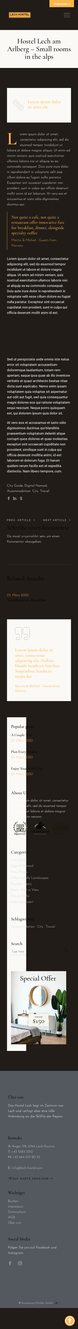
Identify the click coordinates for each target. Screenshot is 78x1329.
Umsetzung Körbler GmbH (37, 1303)
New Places (19, 872)
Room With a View (25, 890)
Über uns (14, 1222)
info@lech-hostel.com (27, 1168)
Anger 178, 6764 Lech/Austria (33, 1146)
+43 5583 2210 (22, 1151)
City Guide (15, 485)
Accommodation (19, 491)
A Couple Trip (21, 735)
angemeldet (30, 536)
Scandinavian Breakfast (27, 600)
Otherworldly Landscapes (29, 878)
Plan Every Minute (24, 751)
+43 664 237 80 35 (26, 1157)
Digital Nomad (35, 485)
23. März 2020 (18, 595)
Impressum (15, 1206)
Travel (44, 491)
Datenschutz (17, 1212)
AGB (11, 1217)
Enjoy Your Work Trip (27, 768)
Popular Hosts (21, 884)
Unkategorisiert (22, 902)
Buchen (13, 1201)
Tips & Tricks (20, 896)
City (35, 491)
